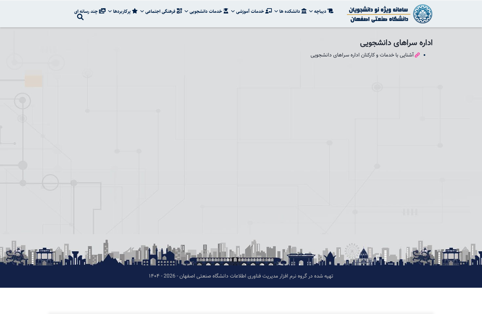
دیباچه (320, 11)
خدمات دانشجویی (205, 11)
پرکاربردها (122, 11)
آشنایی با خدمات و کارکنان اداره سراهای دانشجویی (362, 55)
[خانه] (388, 13)
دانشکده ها (289, 11)
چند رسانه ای (86, 11)
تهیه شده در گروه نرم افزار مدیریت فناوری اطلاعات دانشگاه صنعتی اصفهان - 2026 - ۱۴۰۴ (241, 276)
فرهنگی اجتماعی (160, 11)
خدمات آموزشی (250, 11)
